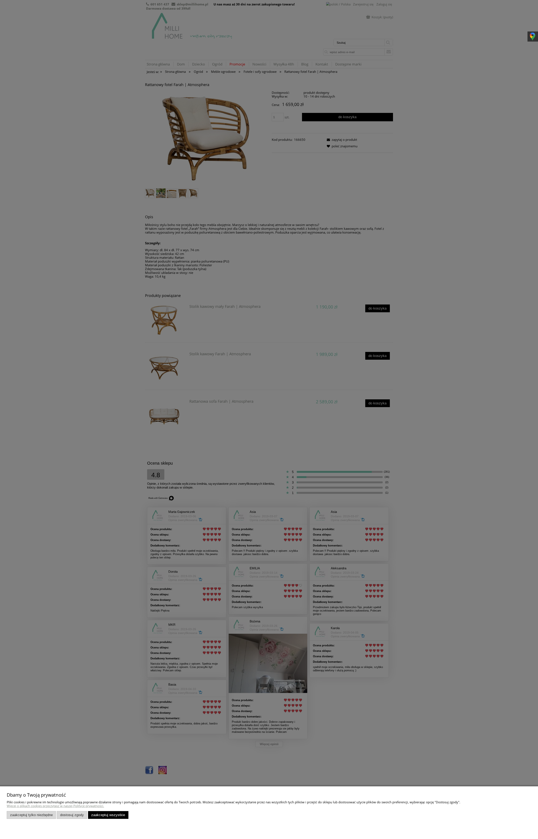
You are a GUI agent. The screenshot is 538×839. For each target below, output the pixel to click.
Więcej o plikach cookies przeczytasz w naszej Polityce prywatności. (55, 806)
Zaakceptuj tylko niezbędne (31, 815)
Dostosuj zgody (72, 815)
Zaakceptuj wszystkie (108, 815)
